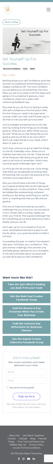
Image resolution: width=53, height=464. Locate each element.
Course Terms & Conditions (26, 448)
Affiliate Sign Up (18, 445)
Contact (12, 438)
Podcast (23, 438)
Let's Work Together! (33, 435)
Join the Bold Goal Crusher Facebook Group (26, 298)
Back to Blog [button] (11, 22)
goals (25, 69)
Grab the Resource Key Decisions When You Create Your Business (26, 312)
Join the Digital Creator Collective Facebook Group (26, 341)
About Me (14, 435)
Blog (32, 438)
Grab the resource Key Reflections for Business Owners (26, 327)
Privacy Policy (36, 445)
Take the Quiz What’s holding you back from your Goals (26, 286)
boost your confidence (11, 69)
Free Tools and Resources (31, 441)
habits (32, 69)
